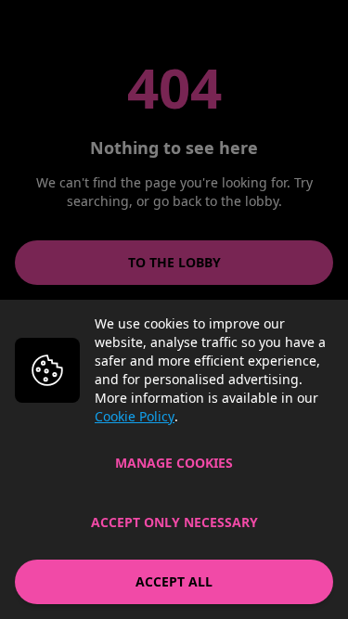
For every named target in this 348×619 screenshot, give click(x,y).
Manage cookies (174, 462)
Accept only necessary (174, 522)
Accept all (174, 581)
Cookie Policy (134, 416)
